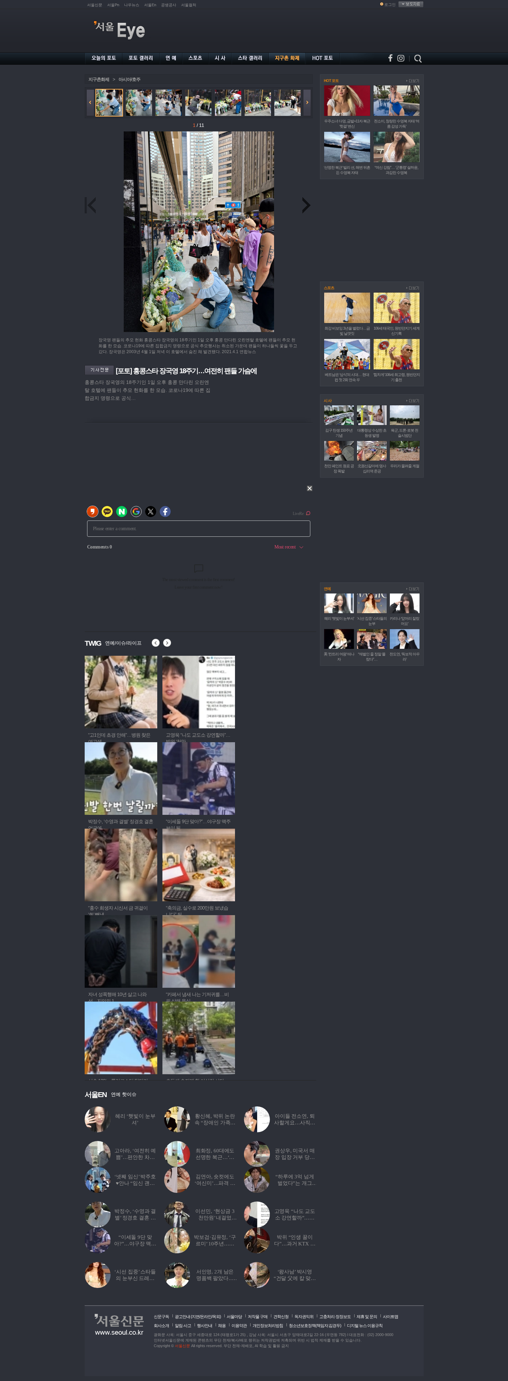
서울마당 (234, 1316)
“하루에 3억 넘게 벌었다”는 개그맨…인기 (294, 1183)
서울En (150, 5)
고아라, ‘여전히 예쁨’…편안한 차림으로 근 (135, 1157)
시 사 (327, 400)
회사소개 (161, 1325)
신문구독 (161, 1316)
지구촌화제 (98, 79)
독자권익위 (303, 1316)
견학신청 (281, 1316)
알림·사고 (183, 1325)
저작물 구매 (257, 1316)
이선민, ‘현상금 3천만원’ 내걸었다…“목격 (214, 1217)
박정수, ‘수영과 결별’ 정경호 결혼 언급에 (135, 1217)
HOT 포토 (331, 81)
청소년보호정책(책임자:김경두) (315, 1325)
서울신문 (94, 5)
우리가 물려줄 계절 (404, 466)
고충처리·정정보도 (335, 1316)
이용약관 (239, 1325)
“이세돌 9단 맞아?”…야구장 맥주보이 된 (135, 1243)
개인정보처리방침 (268, 1325)
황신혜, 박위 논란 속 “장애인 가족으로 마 (215, 1122)
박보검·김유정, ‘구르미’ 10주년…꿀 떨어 (215, 1243)
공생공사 (168, 5)
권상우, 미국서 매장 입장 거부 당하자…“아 (295, 1157)
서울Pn (113, 5)
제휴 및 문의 (367, 1316)
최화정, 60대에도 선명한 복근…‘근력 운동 (215, 1157)
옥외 (216, 1316)
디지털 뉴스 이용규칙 (365, 1325)
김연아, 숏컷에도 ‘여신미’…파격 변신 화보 (215, 1183)
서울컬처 (188, 5)
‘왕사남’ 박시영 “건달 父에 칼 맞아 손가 (295, 1278)
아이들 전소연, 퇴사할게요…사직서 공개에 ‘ (294, 1122)
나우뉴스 (131, 5)
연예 (327, 589)
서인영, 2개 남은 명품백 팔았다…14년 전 (215, 1278)
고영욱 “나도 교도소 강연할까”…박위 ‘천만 (295, 1217)
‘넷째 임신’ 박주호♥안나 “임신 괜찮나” (135, 1183)
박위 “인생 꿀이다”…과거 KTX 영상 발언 (294, 1243)
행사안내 (204, 1325)
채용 (222, 1325)
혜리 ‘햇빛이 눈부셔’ (339, 618)
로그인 (390, 4)
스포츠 (329, 288)
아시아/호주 (129, 79)
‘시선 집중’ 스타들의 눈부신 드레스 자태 (135, 1278)
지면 (195, 1316)
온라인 (205, 1316)
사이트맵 (390, 1316)
